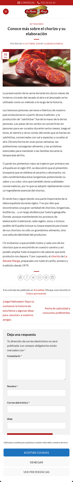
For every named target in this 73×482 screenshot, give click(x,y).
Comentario (14, 355)
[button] (6, 11)
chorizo (55, 256)
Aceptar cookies (36, 452)
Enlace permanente (36, 293)
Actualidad (36, 24)
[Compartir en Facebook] (27, 277)
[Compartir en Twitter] (33, 277)
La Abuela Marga (53, 43)
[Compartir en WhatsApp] (20, 277)
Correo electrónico (18, 402)
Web (9, 418)
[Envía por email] (40, 277)
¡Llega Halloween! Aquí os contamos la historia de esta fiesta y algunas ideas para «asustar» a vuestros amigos (18, 310)
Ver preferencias (36, 472)
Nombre (12, 386)
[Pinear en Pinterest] (46, 277)
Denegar (36, 462)
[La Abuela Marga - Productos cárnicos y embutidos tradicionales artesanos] (36, 11)
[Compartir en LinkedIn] (52, 277)
